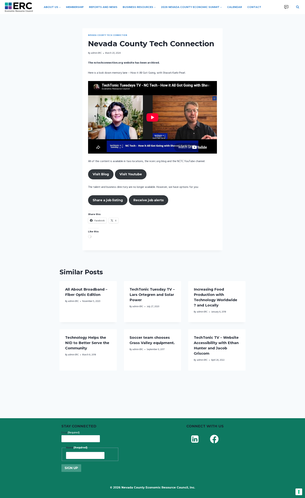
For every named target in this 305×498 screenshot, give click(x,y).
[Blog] (286, 7)
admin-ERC (96, 53)
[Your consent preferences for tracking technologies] (298, 491)
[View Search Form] (297, 7)
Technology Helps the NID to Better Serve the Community (87, 342)
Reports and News (103, 7)
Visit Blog (101, 174)
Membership (75, 7)
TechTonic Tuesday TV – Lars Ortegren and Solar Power (152, 294)
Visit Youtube (130, 174)
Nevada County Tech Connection (107, 35)
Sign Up (71, 468)
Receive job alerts (148, 200)
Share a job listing (108, 200)
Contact (254, 7)
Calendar (234, 7)
